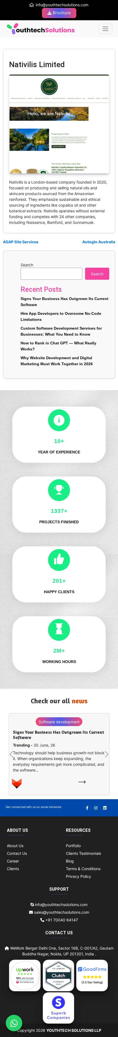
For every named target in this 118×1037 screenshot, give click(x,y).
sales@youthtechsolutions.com (61, 912)
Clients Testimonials (83, 853)
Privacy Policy (78, 876)
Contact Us (17, 853)
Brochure (61, 12)
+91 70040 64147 (61, 920)
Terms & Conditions (83, 868)
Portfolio (73, 845)
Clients (13, 868)
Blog (70, 861)
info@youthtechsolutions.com (62, 4)
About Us (15, 845)
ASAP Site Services (20, 241)
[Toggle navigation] (105, 28)
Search (27, 264)
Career (13, 861)
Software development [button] (59, 721)
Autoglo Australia (98, 241)
